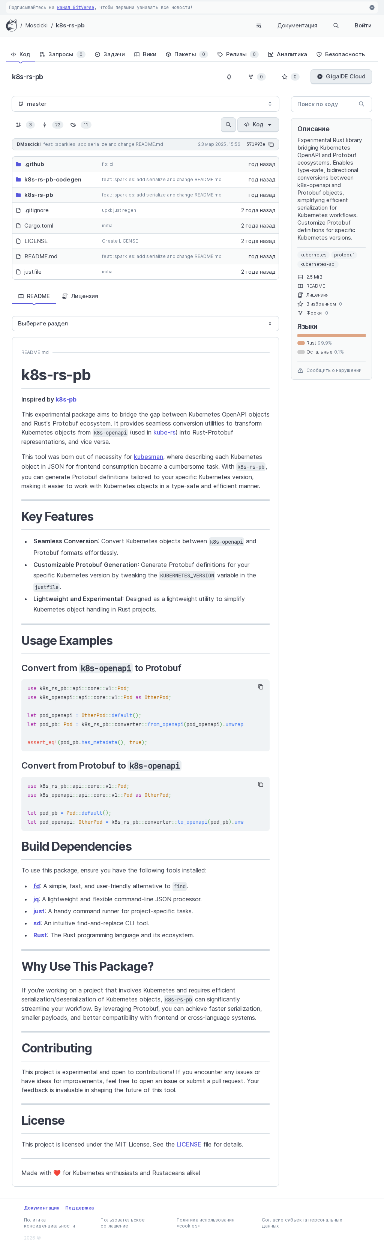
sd (36, 923)
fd (36, 886)
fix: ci (107, 164)
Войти (363, 25)
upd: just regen (119, 210)
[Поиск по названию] (228, 124)
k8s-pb (66, 399)
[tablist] (192, 54)
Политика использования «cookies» (205, 1223)
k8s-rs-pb (70, 25)
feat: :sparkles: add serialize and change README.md (162, 179)
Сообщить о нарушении (334, 370)
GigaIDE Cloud (346, 76)
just (39, 911)
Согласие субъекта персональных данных (302, 1223)
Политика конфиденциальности (49, 1223)
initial (108, 225)
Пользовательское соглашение (122, 1223)
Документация (297, 25)
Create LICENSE (120, 241)
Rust (40, 935)
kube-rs (164, 432)
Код (258, 124)
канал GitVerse (75, 7)
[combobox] (145, 103)
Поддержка (79, 1208)
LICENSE (189, 1144)
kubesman (148, 456)
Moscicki (36, 25)
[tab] (20, 54)
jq (36, 899)
